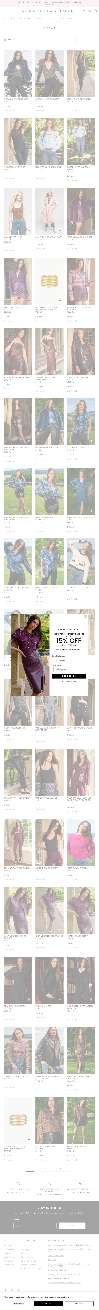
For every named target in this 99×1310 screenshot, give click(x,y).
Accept (49, 1303)
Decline (79, 1303)
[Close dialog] (85, 616)
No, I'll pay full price (69, 681)
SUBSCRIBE (69, 676)
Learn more (69, 1297)
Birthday (57, 665)
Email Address (58, 656)
